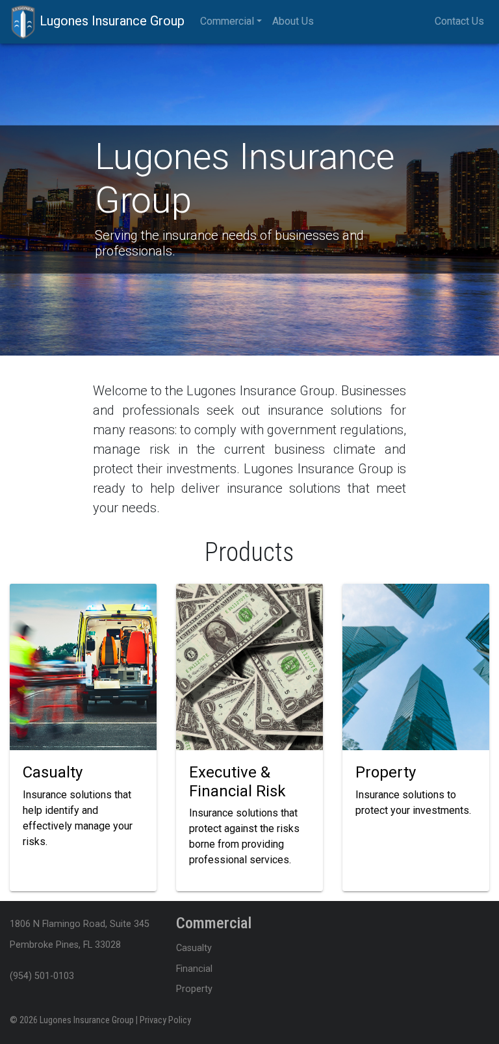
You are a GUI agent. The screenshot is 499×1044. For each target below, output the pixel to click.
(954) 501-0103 (42, 976)
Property (194, 989)
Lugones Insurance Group (110, 21)
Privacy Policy (165, 1020)
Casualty (194, 948)
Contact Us (459, 21)
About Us (293, 21)
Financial (194, 968)
